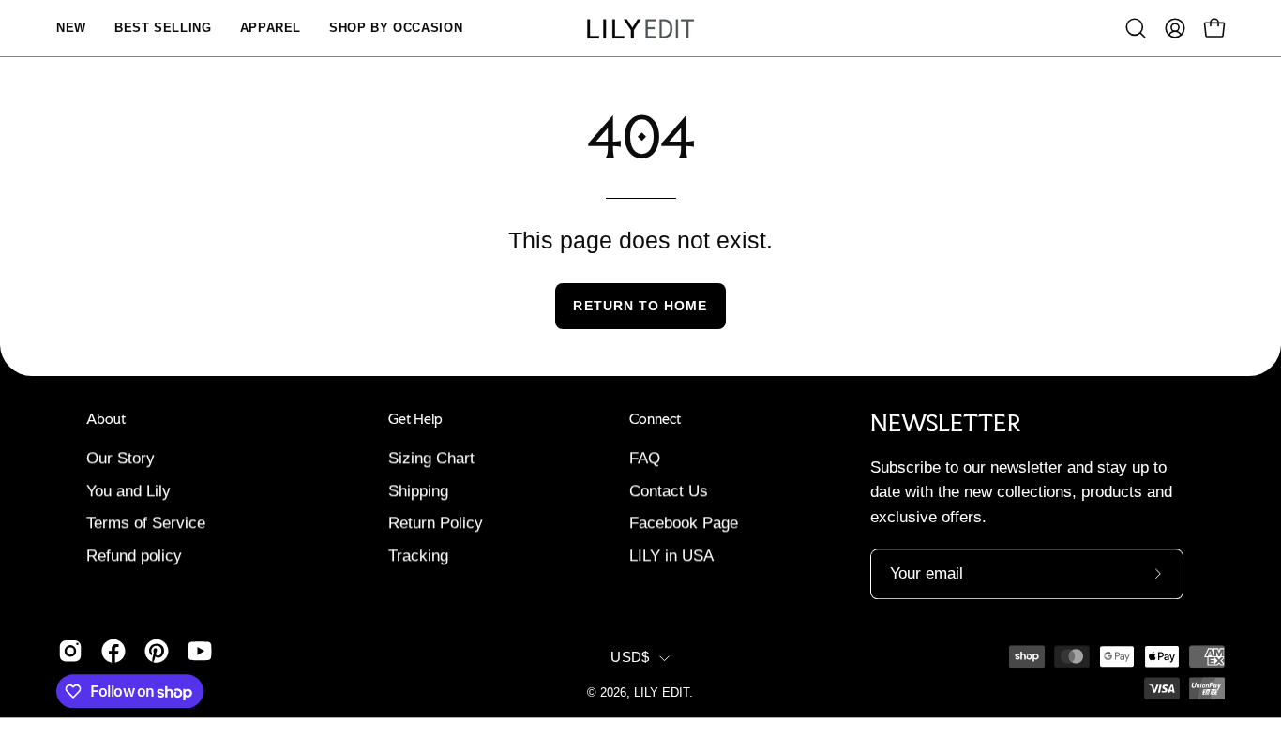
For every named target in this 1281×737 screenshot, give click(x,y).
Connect (655, 419)
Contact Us (668, 491)
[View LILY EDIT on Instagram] (70, 651)
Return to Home (640, 305)
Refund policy (134, 555)
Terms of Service (145, 523)
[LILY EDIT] (640, 28)
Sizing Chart (431, 458)
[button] (1135, 28)
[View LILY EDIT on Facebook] (113, 651)
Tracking (418, 555)
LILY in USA (671, 555)
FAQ (644, 458)
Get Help (415, 419)
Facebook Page (683, 523)
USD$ (629, 658)
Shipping (418, 491)
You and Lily (128, 491)
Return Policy (435, 523)
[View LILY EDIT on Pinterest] (157, 651)
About (106, 419)
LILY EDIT (661, 692)
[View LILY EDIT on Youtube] (200, 651)
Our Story (120, 458)
